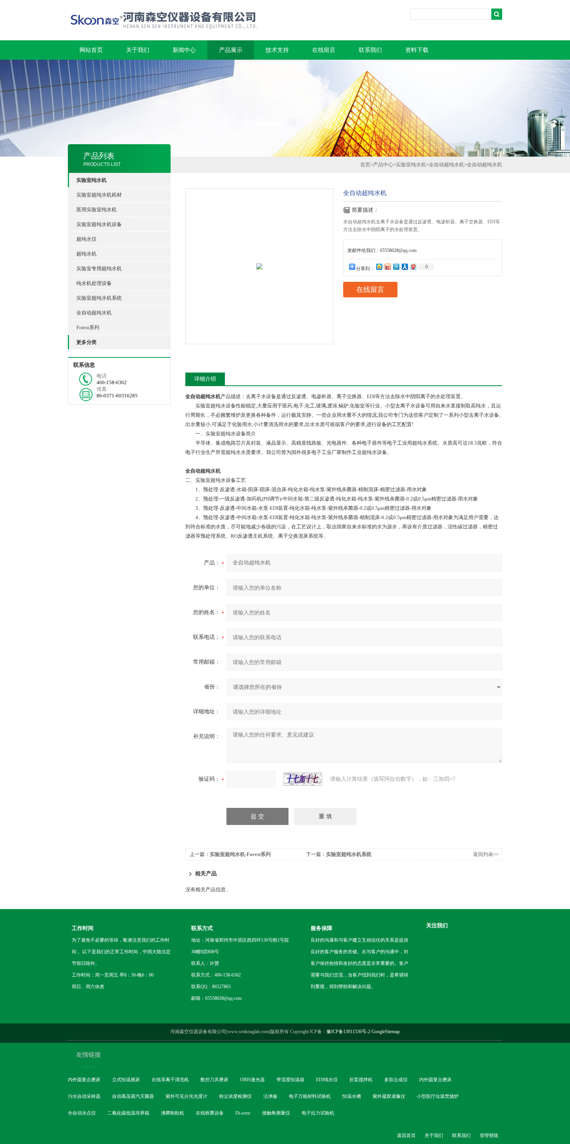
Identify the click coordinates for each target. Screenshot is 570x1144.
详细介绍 (205, 379)
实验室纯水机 (411, 164)
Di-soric (242, 1113)
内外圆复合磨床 (84, 1079)
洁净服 (270, 1096)
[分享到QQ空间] (379, 266)
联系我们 (370, 50)
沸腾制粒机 (172, 1113)
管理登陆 (489, 1135)
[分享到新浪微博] (387, 266)
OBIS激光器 (252, 1079)
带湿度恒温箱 (290, 1079)
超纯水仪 (86, 239)
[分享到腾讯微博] (396, 266)
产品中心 (383, 164)
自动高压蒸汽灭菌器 (133, 1096)
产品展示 (230, 50)
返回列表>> (486, 854)
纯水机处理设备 (94, 283)
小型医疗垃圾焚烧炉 (438, 1096)
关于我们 (137, 50)
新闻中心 (184, 50)
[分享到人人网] (404, 266)
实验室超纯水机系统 (99, 298)
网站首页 (91, 50)
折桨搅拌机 (361, 1079)
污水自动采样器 (84, 1096)
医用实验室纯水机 (96, 209)
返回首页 (406, 1135)
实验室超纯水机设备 (99, 224)
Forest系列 (87, 327)
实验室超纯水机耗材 (99, 195)
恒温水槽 (351, 1096)
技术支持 (277, 50)
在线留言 (323, 50)
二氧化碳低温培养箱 (128, 1113)
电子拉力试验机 (318, 1113)
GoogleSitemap (385, 1031)
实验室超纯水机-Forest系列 (240, 854)
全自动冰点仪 (82, 1113)
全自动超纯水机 (94, 313)
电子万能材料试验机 (310, 1096)
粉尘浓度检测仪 (235, 1096)
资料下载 (416, 50)
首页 (365, 164)
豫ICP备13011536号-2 (348, 1031)
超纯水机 (86, 254)
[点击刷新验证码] (302, 779)
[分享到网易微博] (413, 266)
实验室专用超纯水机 (99, 268)
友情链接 (88, 1060)
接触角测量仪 (276, 1113)
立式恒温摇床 (126, 1079)
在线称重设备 (210, 1113)
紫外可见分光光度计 (186, 1096)
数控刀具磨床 (214, 1079)
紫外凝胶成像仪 (389, 1096)
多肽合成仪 (396, 1079)
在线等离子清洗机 (170, 1079)
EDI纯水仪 (327, 1079)
